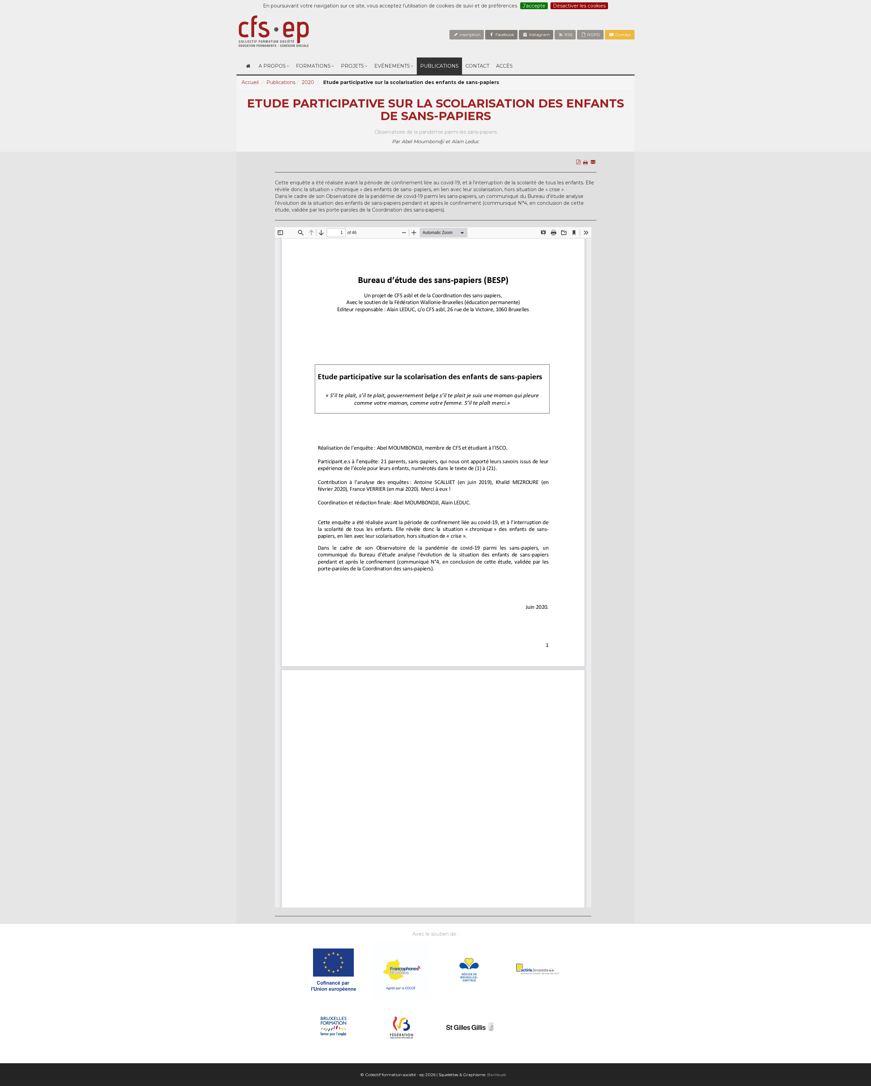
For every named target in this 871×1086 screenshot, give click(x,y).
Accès (504, 66)
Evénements (392, 66)
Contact (622, 34)
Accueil (250, 82)
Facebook (504, 34)
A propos (272, 66)
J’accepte (534, 6)
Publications (439, 66)
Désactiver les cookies (579, 6)
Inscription (469, 34)
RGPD (593, 34)
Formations (313, 66)
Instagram (539, 34)
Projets (352, 66)
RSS (567, 34)
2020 (308, 82)
